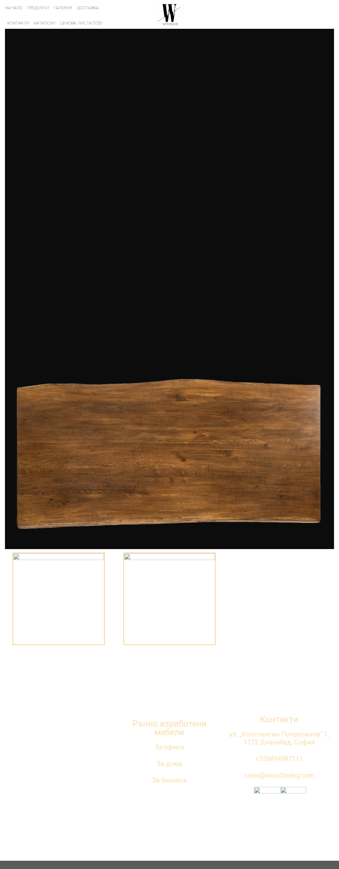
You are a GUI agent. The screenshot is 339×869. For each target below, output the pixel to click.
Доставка (88, 7)
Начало (14, 7)
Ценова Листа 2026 (81, 23)
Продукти (38, 7)
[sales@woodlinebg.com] (296, 14)
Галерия (63, 7)
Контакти (18, 23)
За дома (169, 764)
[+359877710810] (325, 14)
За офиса (169, 747)
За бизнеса (169, 780)
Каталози (44, 23)
